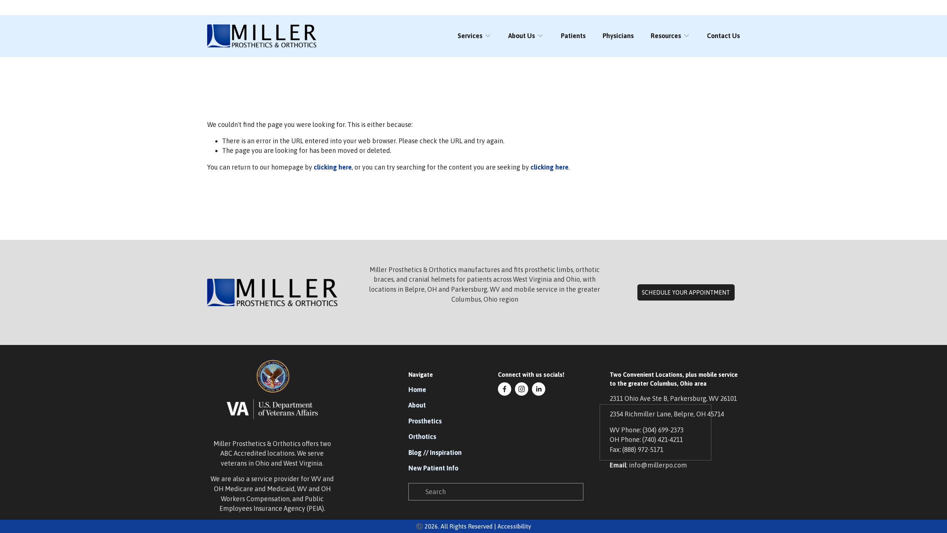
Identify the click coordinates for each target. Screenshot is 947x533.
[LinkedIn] (538, 389)
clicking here (333, 167)
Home (417, 389)
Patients (573, 36)
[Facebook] (504, 389)
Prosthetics (425, 421)
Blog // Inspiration (435, 452)
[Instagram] (521, 389)
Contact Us (723, 36)
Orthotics (422, 436)
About (417, 405)
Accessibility (514, 526)
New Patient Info (433, 468)
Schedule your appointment (686, 292)
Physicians (618, 36)
